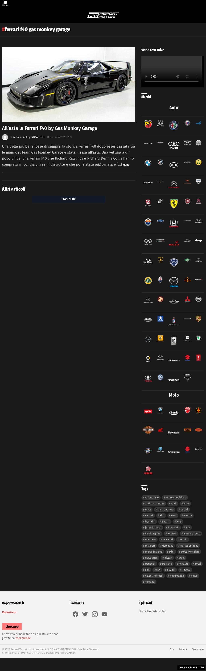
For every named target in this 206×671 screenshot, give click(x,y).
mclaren (150, 545)
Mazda (183, 539)
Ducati (184, 509)
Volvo (194, 575)
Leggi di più (69, 199)
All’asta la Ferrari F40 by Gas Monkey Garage (49, 128)
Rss (172, 649)
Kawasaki (173, 527)
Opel (182, 557)
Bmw (148, 509)
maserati (168, 539)
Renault (183, 563)
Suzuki (171, 569)
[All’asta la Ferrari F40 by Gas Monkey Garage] (68, 84)
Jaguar (166, 521)
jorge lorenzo (153, 527)
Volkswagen (177, 575)
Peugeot (150, 563)
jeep (179, 521)
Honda (188, 515)
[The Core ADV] (12, 630)
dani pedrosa (166, 509)
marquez (150, 539)
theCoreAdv (23, 638)
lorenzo (172, 533)
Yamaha (149, 581)
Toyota (186, 569)
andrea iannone (154, 503)
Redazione (9, 612)
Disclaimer (198, 649)
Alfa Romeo (152, 497)
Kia (188, 527)
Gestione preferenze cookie (191, 667)
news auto (151, 557)
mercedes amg (153, 551)
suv (158, 569)
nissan (168, 557)
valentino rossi (154, 575)
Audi (174, 503)
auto (186, 503)
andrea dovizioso (176, 497)
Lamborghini (153, 533)
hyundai (150, 521)
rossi (198, 563)
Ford (174, 515)
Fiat (162, 515)
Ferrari (149, 515)
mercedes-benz (189, 545)
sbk (147, 569)
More (126, 164)
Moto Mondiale (190, 551)
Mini (171, 551)
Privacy (182, 649)
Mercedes (167, 545)
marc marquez (191, 533)
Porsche (167, 563)
